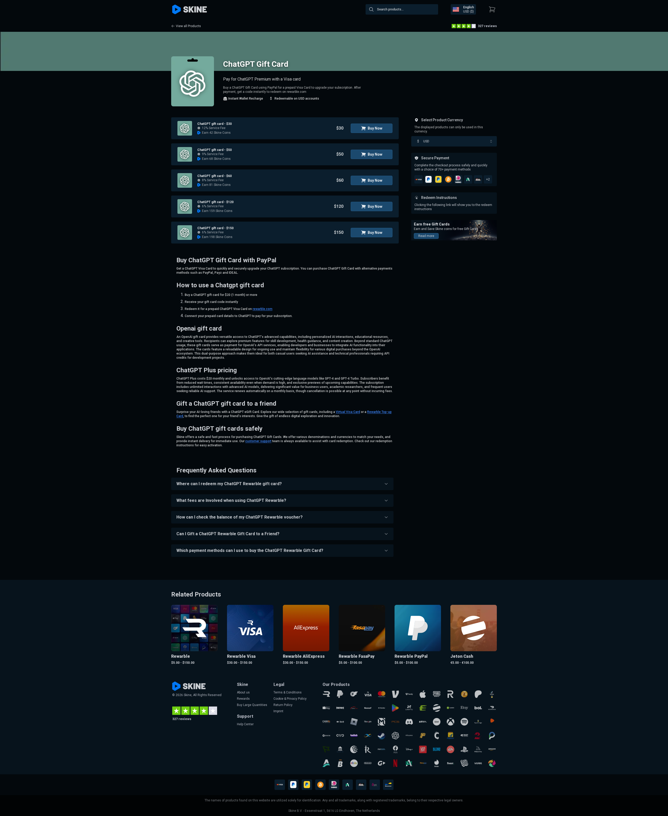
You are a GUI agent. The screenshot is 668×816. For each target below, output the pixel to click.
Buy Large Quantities (252, 705)
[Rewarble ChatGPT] (395, 735)
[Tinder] (436, 763)
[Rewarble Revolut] (450, 694)
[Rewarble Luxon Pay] (409, 708)
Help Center (245, 724)
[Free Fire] (423, 735)
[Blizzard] (436, 749)
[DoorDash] (492, 708)
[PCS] (395, 722)
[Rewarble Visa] (368, 694)
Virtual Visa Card (348, 412)
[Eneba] (492, 763)
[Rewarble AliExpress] (409, 735)
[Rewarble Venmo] (395, 694)
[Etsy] (464, 708)
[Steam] (381, 735)
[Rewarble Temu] (423, 722)
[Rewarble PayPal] (340, 694)
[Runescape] (368, 749)
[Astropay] (326, 763)
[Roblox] (354, 722)
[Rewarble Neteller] (381, 708)
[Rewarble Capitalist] (450, 708)
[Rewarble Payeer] (381, 749)
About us (243, 692)
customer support (258, 441)
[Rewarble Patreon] (478, 694)
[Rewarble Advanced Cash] (409, 763)
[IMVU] (464, 763)
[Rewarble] (326, 694)
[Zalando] (492, 722)
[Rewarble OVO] (340, 735)
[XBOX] (450, 722)
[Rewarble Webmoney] (354, 749)
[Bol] (478, 708)
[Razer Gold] (464, 694)
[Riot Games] (464, 735)
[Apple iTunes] (423, 694)
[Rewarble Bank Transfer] (340, 749)
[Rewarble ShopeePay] (326, 708)
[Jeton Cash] (436, 708)
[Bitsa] (340, 763)
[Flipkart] (450, 735)
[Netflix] (395, 763)
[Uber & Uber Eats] (436, 722)
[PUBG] (436, 694)
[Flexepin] (368, 722)
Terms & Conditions (287, 692)
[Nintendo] (368, 763)
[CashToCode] (436, 735)
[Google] (395, 708)
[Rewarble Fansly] (409, 694)
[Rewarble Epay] (423, 708)
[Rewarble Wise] (326, 749)
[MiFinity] (368, 735)
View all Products (188, 26)
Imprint (278, 711)
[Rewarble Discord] (409, 722)
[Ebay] (354, 763)
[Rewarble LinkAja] (423, 749)
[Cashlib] (326, 722)
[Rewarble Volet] (478, 763)
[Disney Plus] (409, 749)
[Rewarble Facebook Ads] (395, 749)
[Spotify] (464, 722)
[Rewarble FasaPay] (423, 763)
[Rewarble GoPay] (381, 763)
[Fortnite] (340, 708)
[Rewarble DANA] (326, 735)
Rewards (243, 699)
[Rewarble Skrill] (340, 722)
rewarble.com (262, 309)
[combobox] (402, 9)
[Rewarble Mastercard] (381, 694)
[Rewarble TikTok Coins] (492, 694)
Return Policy (283, 705)
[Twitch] (354, 735)
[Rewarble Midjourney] (478, 749)
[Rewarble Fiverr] (450, 763)
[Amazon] (492, 749)
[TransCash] (354, 708)
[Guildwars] (478, 735)
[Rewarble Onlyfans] (354, 694)
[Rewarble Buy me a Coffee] (478, 722)
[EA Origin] (450, 749)
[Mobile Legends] (381, 722)
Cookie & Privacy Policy (290, 699)
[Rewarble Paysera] (492, 735)
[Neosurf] (368, 708)
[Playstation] (464, 749)
